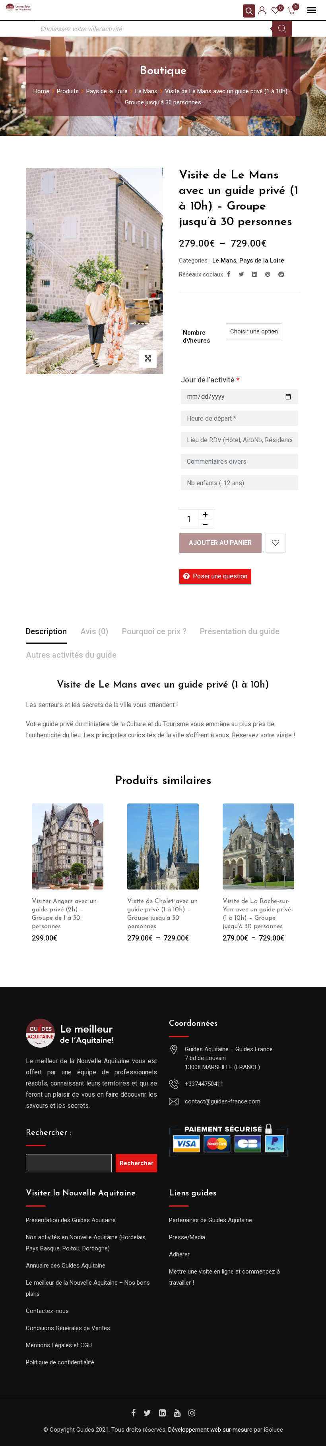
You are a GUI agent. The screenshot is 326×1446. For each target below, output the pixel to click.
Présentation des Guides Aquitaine (71, 1220)
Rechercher (136, 1163)
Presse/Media (187, 1237)
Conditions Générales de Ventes (68, 1328)
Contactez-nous (47, 1311)
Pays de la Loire (261, 260)
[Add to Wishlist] (275, 543)
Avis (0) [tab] (94, 631)
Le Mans (224, 260)
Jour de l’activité (210, 380)
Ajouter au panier (220, 543)
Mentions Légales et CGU (59, 1345)
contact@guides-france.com (222, 1101)
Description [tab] (46, 631)
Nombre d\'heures (196, 336)
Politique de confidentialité (60, 1362)
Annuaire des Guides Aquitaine (65, 1265)
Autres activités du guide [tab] (71, 655)
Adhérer (179, 1254)
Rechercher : (48, 1133)
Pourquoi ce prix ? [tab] (154, 631)
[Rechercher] (282, 29)
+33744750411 (204, 1083)
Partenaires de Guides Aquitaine (210, 1220)
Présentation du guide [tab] (239, 631)
